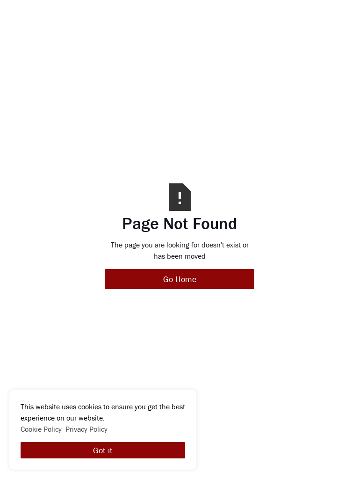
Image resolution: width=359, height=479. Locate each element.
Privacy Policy (86, 429)
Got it (103, 450)
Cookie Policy (41, 429)
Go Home (179, 279)
